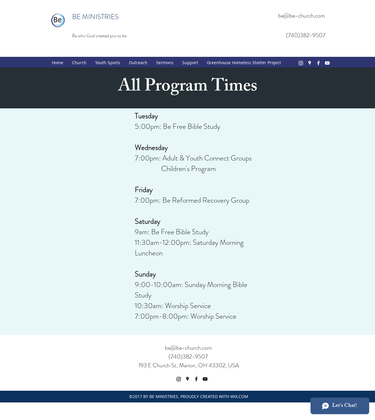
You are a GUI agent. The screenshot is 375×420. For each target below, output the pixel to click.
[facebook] (318, 63)
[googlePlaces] (310, 63)
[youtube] (327, 63)
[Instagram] (301, 63)
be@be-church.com (301, 15)
